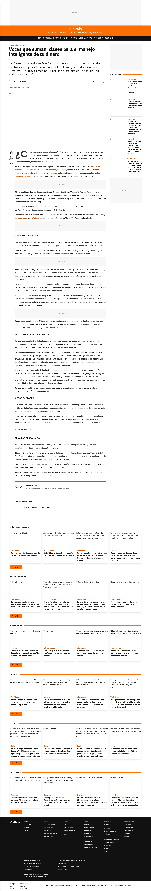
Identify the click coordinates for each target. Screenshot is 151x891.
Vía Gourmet (128, 830)
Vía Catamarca (69, 830)
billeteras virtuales (23, 176)
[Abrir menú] (29, 28)
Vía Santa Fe (88, 836)
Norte (74, 38)
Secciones (110, 38)
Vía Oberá (87, 833)
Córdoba (47, 38)
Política (107, 834)
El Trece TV (59, 886)
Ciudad (82, 886)
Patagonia (98, 38)
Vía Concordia (89, 845)
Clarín (46, 886)
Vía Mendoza (68, 837)
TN (52, 886)
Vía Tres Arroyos (50, 833)
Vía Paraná (88, 842)
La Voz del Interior (116, 886)
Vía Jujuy (67, 824)
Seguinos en (97, 82)
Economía (13, 45)
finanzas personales (57, 170)
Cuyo (89, 38)
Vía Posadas (88, 824)
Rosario (57, 38)
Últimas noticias (110, 831)
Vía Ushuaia (108, 824)
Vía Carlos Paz (49, 824)
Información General (112, 840)
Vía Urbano (128, 824)
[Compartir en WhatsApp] (11, 158)
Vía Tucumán (68, 827)
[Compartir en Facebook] (11, 153)
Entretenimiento (110, 843)
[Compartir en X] (11, 163)
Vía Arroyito (48, 827)
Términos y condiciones (32, 860)
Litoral (82, 38)
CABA (26, 830)
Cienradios (91, 886)
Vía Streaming (129, 827)
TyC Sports (102, 886)
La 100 (75, 886)
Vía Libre (127, 833)
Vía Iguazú (87, 830)
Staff (26, 872)
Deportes (107, 845)
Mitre (68, 886)
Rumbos (127, 836)
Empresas (46, 508)
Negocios (24, 45)
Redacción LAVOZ (20, 82)
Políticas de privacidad (32, 863)
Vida (105, 851)
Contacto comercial (31, 866)
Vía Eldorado (89, 827)
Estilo (106, 848)
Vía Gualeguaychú (90, 847)
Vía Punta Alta (49, 836)
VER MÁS (15, 567)
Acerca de (28, 869)
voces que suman (22, 508)
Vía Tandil (47, 830)
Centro (66, 38)
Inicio (39, 38)
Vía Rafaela (88, 839)
